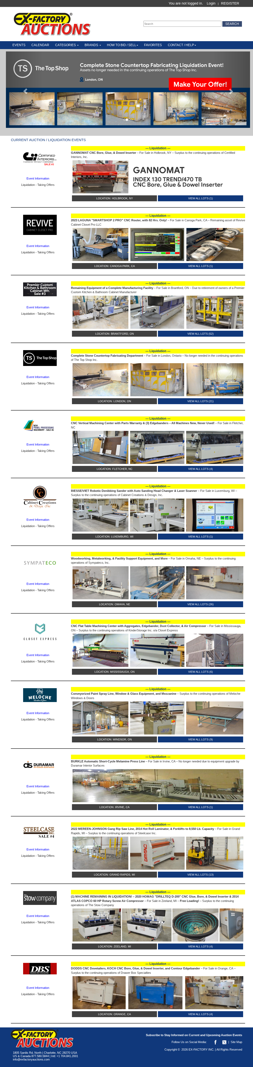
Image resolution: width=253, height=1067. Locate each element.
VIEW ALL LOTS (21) (200, 401)
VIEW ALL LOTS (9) (200, 739)
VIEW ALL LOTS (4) (200, 468)
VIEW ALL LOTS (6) (200, 671)
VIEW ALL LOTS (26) (200, 604)
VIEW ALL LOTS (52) (200, 333)
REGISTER (230, 3)
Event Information (37, 178)
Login (211, 3)
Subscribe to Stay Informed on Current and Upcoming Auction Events (194, 1035)
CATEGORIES (66, 45)
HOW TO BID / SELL (121, 45)
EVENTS (18, 45)
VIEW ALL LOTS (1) (200, 198)
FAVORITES (153, 45)
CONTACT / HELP (181, 45)
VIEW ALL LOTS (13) (200, 874)
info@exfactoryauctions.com (31, 1059)
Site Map (236, 1042)
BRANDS (92, 45)
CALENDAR (40, 45)
